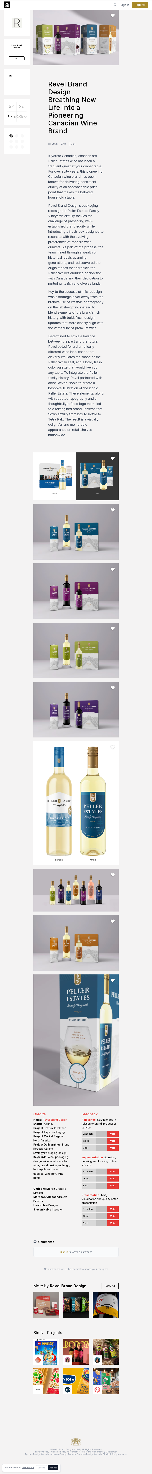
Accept (53, 1467)
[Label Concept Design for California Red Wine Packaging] (106, 1305)
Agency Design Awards (37, 1454)
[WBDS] (11, 136)
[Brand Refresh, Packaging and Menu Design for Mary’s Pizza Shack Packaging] (46, 1305)
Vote (112, 1133)
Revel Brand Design (55, 1119)
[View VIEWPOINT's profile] (67, 1389)
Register (140, 5)
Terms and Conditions (92, 1451)
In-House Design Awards (63, 1454)
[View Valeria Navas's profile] (67, 1360)
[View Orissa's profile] (97, 1360)
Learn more (28, 1467)
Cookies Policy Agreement (64, 1451)
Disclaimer (111, 1451)
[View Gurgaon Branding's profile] (97, 1389)
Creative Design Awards (89, 1454)
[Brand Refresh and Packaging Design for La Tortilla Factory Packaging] (76, 1305)
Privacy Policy (42, 1451)
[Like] (112, 15)
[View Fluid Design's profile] (38, 1360)
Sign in (125, 5)
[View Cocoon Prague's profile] (38, 1389)
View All (110, 1285)
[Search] (115, 4)
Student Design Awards (115, 1454)
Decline (41, 1467)
